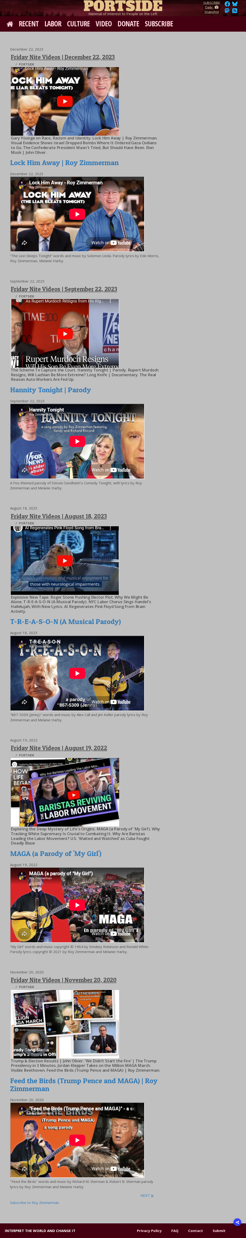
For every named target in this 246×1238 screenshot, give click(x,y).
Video (104, 24)
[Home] (123, 4)
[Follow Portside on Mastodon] (227, 12)
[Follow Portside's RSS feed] (234, 12)
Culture (78, 24)
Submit (219, 1230)
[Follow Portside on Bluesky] (235, 5)
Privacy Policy (149, 1230)
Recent (29, 24)
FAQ (174, 1230)
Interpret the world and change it (40, 1230)
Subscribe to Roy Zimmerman (34, 1202)
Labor (53, 24)
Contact (195, 1230)
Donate (128, 24)
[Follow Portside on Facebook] (227, 5)
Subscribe (159, 24)
